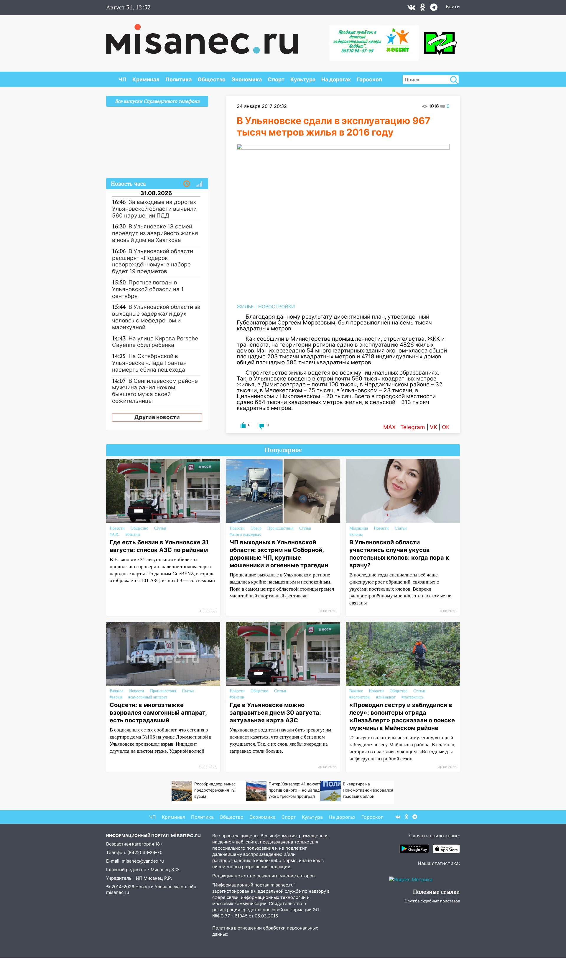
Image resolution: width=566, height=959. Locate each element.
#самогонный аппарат (147, 697)
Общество (212, 79)
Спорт (276, 79)
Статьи (160, 528)
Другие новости (157, 417)
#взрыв (116, 697)
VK (433, 427)
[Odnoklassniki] (422, 8)
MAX (389, 427)
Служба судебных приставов (432, 901)
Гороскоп (369, 79)
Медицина (358, 528)
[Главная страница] (202, 36)
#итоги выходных (245, 534)
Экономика (246, 79)
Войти (453, 6)
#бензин (132, 534)
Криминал (145, 79)
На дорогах (336, 79)
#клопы (356, 534)
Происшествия (280, 528)
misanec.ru (117, 892)
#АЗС (114, 534)
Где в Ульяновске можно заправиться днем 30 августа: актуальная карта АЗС (275, 712)
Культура (302, 79)
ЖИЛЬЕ (245, 306)
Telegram (412, 427)
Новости (117, 528)
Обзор (256, 528)
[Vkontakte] (411, 8)
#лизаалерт (386, 697)
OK (446, 427)
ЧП (122, 79)
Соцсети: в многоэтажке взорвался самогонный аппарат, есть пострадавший (158, 712)
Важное (116, 691)
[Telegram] (433, 8)
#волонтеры (359, 697)
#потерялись (412, 697)
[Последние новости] (186, 183)
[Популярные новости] (199, 183)
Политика (178, 79)
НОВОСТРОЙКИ (276, 306)
